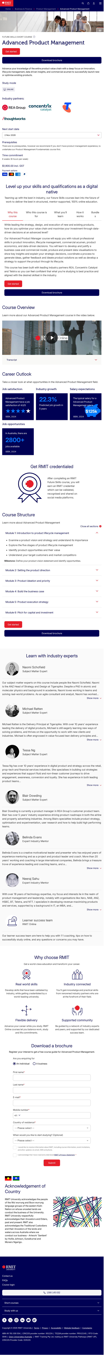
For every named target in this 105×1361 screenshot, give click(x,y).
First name (19, 1072)
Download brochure (52, 60)
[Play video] (52, 338)
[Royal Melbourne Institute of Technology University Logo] (6, 3)
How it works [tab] (80, 214)
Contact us (7, 1276)
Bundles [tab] (95, 214)
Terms (36, 1328)
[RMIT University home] (9, 1269)
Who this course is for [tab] (36, 214)
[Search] (83, 3)
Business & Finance (23, 9)
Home (8, 9)
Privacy (45, 1328)
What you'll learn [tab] (60, 214)
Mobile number (21, 1110)
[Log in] (94, 3)
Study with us (11, 1310)
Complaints (87, 1328)
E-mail (17, 1097)
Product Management (46, 9)
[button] (99, 3)
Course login (8, 1285)
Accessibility (56, 1328)
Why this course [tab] (13, 214)
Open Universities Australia (20, 1337)
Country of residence (24, 1122)
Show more (93, 698)
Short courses (11, 1302)
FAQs (5, 1280)
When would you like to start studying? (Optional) (38, 1135)
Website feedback (72, 1328)
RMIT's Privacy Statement (64, 1155)
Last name (18, 1084)
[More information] (34, 37)
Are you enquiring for (24, 1058)
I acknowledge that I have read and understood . (47, 1155)
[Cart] (88, 3)
